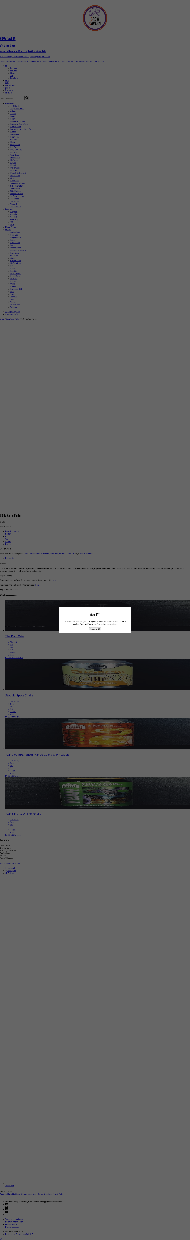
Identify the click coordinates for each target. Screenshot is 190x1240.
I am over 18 (95, 629)
